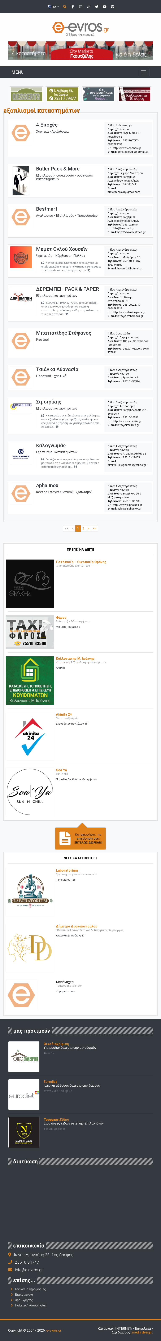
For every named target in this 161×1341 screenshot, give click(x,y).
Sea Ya (61, 770)
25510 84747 (27, 1262)
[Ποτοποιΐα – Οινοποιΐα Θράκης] (29, 583)
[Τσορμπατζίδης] (23, 1132)
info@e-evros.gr (29, 1269)
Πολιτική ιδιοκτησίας (31, 1305)
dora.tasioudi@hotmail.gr (132, 151)
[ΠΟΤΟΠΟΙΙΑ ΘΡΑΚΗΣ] (134, 94)
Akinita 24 (64, 714)
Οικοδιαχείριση (56, 1044)
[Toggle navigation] (143, 72)
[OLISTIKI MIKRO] (62, 94)
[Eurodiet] (23, 1094)
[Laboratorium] (29, 892)
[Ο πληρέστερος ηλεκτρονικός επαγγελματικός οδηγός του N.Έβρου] (80, 29)
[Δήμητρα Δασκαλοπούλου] (29, 948)
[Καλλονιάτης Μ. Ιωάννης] (29, 680)
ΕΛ (54, 6)
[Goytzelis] (80, 50)
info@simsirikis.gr (128, 425)
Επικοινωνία (24, 1294)
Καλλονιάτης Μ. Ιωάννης (75, 659)
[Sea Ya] (29, 792)
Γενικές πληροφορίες (30, 1289)
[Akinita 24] (29, 736)
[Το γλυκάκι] (26, 94)
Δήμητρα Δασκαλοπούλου (76, 926)
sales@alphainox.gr (129, 508)
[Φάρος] (29, 632)
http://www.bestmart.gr (131, 232)
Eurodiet (50, 1082)
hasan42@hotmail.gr (129, 268)
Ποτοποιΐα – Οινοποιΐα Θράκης (81, 562)
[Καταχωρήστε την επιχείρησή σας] (80, 836)
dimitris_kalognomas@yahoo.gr (127, 464)
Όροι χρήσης (24, 1300)
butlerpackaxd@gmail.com (124, 191)
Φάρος (61, 618)
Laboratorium (67, 870)
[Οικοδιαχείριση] (23, 1056)
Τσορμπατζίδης (56, 1120)
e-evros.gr (53, 1330)
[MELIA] (98, 94)
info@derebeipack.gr (130, 316)
